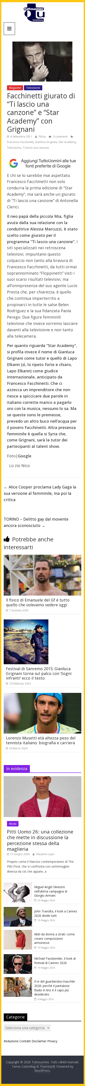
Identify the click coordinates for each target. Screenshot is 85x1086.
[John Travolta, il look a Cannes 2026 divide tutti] (18, 909)
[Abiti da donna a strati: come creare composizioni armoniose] (18, 932)
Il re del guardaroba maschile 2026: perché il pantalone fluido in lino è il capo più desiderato (54, 987)
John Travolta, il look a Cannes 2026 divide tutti (55, 913)
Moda (12, 824)
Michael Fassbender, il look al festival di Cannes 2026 (55, 960)
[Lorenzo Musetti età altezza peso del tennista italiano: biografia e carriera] (42, 695)
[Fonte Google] (42, 163)
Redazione (11, 1041)
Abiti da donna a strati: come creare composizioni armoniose (54, 938)
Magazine (15, 88)
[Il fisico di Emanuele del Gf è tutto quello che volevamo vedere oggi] (42, 557)
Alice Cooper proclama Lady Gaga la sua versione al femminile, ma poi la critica (40, 493)
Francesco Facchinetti (20, 142)
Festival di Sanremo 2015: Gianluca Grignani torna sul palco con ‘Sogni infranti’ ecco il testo (38, 673)
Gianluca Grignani (46, 142)
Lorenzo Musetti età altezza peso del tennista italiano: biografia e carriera (40, 740)
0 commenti (60, 136)
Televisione (33, 88)
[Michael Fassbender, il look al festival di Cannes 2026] (18, 956)
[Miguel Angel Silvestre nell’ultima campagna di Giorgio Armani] (18, 885)
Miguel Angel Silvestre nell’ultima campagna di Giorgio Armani (50, 891)
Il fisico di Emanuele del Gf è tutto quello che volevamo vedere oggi (38, 602)
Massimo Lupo (45, 854)
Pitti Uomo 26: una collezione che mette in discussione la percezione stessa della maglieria (40, 840)
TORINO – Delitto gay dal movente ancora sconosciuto (36, 522)
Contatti (25, 1041)
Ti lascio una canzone (36, 148)
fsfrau (43, 136)
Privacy (52, 1041)
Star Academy (67, 142)
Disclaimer (39, 1041)
